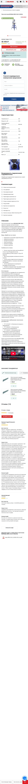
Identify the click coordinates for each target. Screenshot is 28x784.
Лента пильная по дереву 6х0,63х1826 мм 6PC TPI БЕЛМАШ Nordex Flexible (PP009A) (18, 391)
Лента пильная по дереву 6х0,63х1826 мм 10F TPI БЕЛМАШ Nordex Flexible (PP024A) (18, 379)
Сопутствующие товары (6, 782)
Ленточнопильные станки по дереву (11, 10)
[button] (7, 35)
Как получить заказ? (18, 782)
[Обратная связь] (24, 778)
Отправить (14, 99)
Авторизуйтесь (5, 55)
